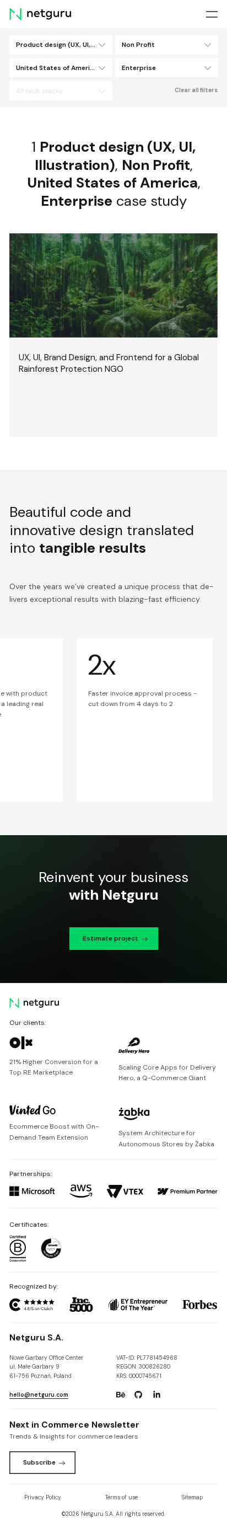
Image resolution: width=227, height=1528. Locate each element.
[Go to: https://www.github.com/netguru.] (138, 1394)
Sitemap (192, 1497)
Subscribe (39, 1462)
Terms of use (121, 1497)
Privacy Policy (42, 1497)
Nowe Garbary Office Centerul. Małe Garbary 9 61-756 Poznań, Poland (46, 1367)
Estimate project (110, 938)
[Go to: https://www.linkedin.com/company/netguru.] (156, 1394)
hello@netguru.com (38, 1394)
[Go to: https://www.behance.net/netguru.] (120, 1394)
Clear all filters (196, 90)
